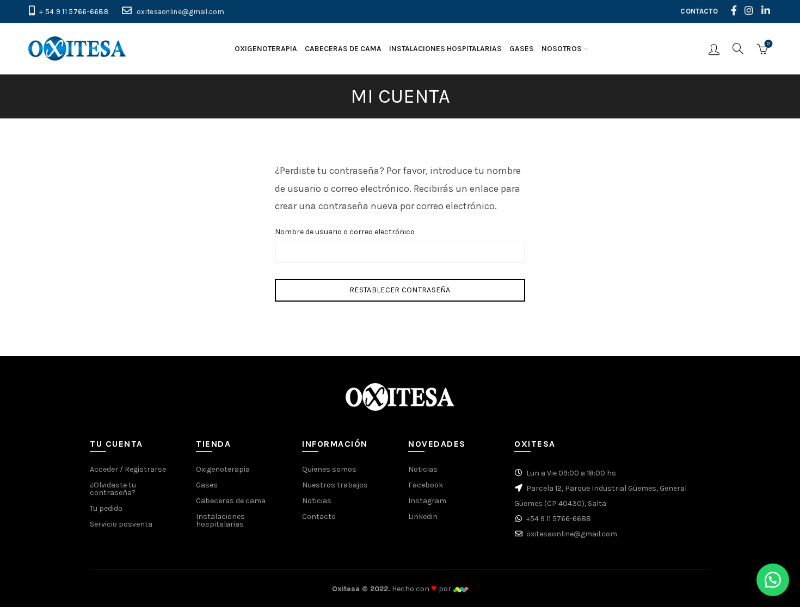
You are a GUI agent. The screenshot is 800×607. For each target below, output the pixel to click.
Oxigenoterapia (266, 48)
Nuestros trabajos (335, 485)
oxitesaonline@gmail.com (180, 12)
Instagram (427, 500)
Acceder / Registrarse (128, 469)
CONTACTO (698, 11)
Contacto (319, 516)
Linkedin (423, 516)
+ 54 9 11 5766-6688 (74, 12)
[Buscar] (738, 48)
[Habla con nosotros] (772, 580)
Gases (521, 48)
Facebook (425, 485)
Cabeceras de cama (343, 48)
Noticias (316, 500)
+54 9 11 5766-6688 (558, 518)
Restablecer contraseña (400, 290)
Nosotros (561, 48)
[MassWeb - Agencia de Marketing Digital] (461, 588)
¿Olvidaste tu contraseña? (113, 488)
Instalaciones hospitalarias (445, 48)
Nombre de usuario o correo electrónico (345, 231)
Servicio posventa (121, 524)
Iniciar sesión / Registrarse (714, 49)
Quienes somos (329, 469)
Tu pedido (106, 508)
